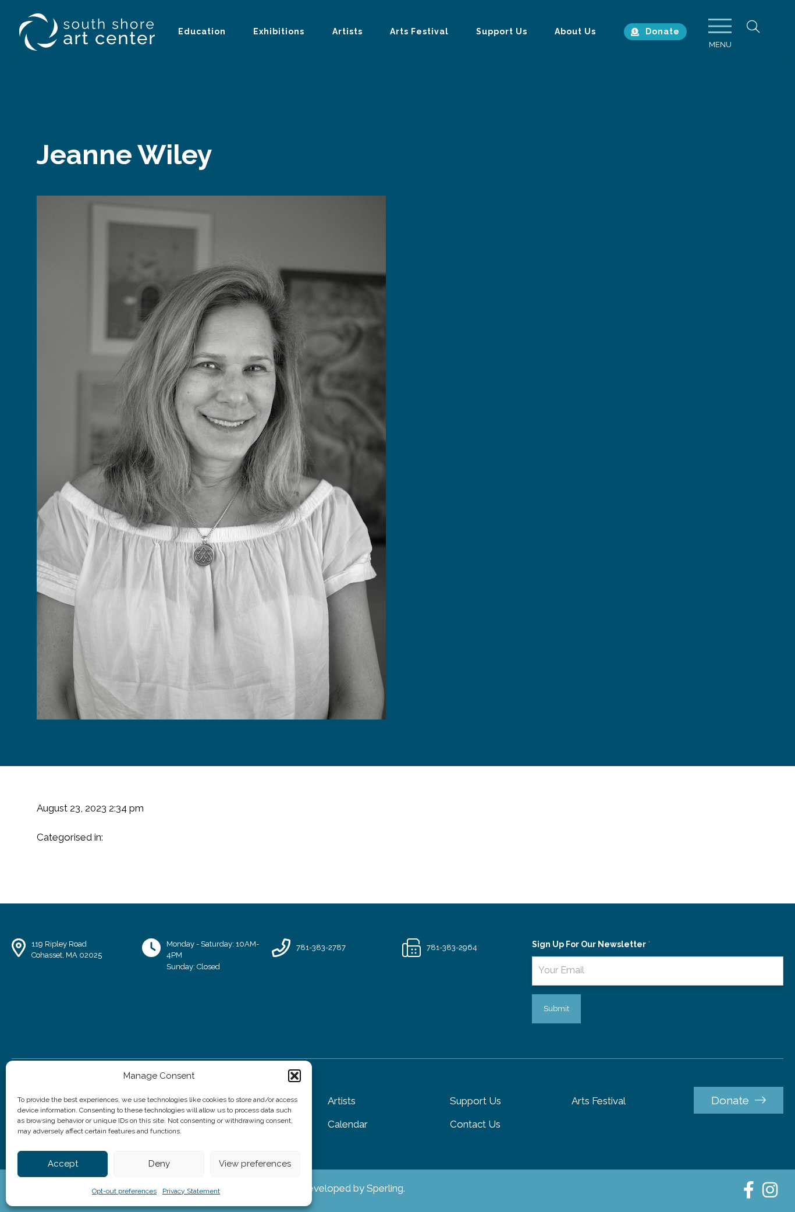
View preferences (255, 1163)
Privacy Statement (191, 1191)
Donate (662, 31)
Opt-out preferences (124, 1191)
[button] (294, 1076)
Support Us (501, 31)
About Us (575, 31)
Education (202, 31)
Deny (159, 1163)
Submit (556, 1008)
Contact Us (475, 1124)
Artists (347, 31)
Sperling (385, 1188)
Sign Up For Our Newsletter (591, 944)
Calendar (348, 1124)
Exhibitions (278, 31)
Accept (63, 1163)
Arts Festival (419, 31)
